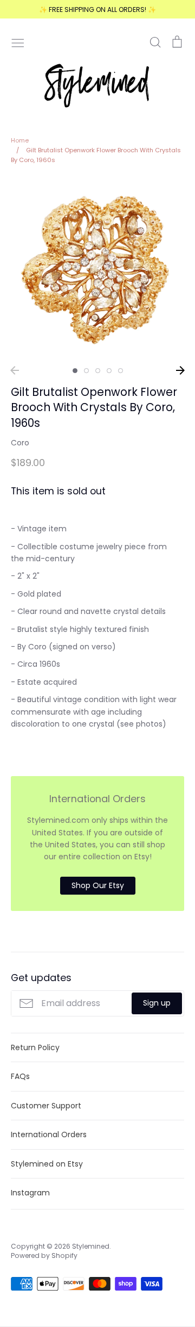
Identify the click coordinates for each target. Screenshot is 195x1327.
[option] (97, 269)
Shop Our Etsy (98, 885)
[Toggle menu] (18, 42)
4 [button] (109, 370)
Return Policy (35, 1047)
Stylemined (90, 1246)
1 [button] (75, 370)
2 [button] (86, 370)
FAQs (20, 1076)
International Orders (49, 1134)
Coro (20, 442)
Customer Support (46, 1105)
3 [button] (97, 370)
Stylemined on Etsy (47, 1163)
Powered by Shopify (44, 1255)
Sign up (157, 1002)
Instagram (30, 1192)
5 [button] (120, 370)
